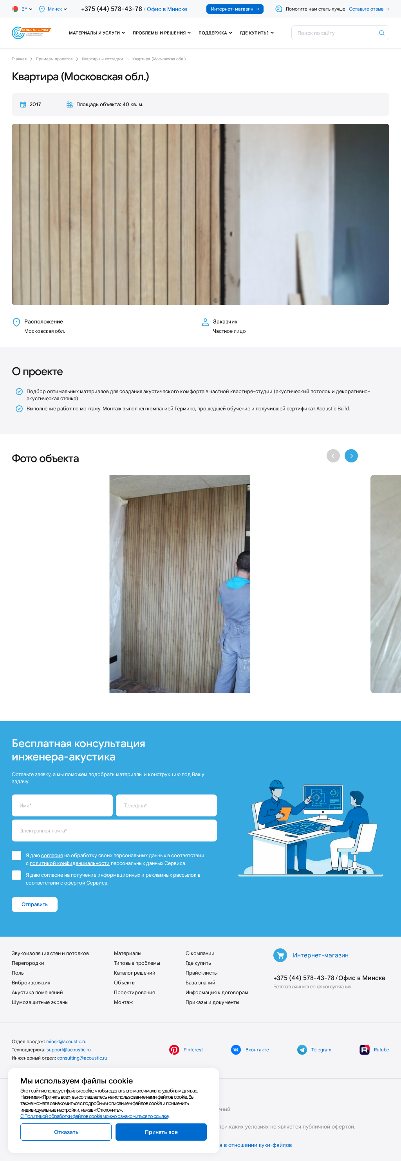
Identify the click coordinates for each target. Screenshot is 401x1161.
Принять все (161, 1132)
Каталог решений (134, 973)
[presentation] (333, 455)
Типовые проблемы (137, 963)
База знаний (200, 983)
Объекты (124, 983)
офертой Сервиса (85, 883)
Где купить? (254, 33)
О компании (200, 953)
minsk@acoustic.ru (66, 1041)
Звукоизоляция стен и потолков (50, 953)
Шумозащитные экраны (40, 1002)
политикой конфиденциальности (70, 863)
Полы (18, 973)
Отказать (66, 1132)
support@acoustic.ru (69, 1049)
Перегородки (28, 963)
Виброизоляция (31, 983)
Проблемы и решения (159, 33)
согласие (52, 855)
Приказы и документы (212, 1002)
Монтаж (123, 1002)
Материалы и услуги (94, 33)
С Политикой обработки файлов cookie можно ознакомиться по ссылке (94, 1116)
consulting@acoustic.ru (82, 1057)
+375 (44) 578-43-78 (111, 8)
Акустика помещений (37, 992)
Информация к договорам (217, 992)
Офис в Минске (167, 9)
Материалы (127, 953)
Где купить (198, 963)
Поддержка (213, 33)
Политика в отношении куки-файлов (245, 1145)
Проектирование (134, 992)
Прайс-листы (202, 973)
